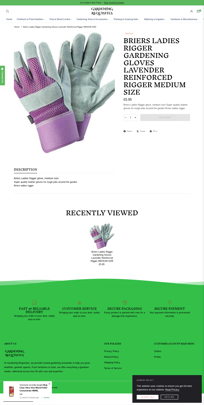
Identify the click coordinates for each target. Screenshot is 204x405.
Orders (157, 351)
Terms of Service (113, 368)
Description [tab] (25, 170)
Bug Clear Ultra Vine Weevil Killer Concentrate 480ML (33, 388)
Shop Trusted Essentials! (114, 3)
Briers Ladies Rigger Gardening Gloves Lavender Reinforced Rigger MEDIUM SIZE (102, 256)
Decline (169, 397)
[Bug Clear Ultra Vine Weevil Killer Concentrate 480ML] (10, 391)
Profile (157, 357)
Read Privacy (172, 389)
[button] (7, 11)
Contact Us (2, 76)
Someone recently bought (33, 388)
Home (17, 27)
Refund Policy (111, 357)
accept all (147, 397)
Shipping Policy (112, 362)
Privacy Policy (111, 351)
